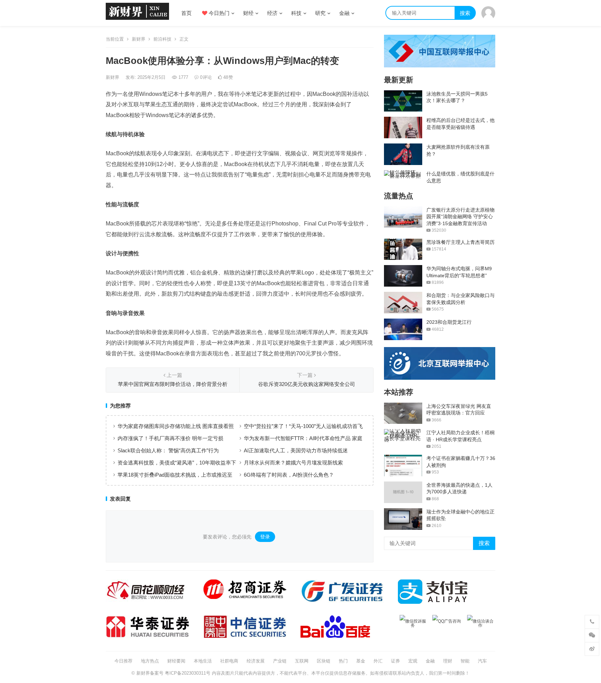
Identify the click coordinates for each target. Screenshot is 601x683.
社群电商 (229, 661)
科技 (296, 13)
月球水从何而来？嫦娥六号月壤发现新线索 (293, 463)
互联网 (301, 661)
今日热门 (218, 13)
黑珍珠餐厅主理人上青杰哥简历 (460, 242)
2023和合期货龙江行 (449, 322)
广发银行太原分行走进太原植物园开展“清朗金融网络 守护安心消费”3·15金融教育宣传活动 (460, 216)
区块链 (323, 661)
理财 (447, 661)
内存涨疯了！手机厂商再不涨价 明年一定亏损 (170, 438)
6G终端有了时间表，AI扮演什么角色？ (289, 475)
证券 (395, 661)
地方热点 (150, 661)
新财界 (138, 39)
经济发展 (256, 661)
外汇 (378, 661)
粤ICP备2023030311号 (187, 673)
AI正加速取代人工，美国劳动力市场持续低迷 (296, 450)
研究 (320, 13)
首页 (186, 13)
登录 (265, 537)
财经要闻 (176, 661)
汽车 (482, 661)
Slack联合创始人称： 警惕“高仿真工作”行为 (168, 450)
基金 (360, 661)
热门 (343, 661)
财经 (248, 13)
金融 (344, 13)
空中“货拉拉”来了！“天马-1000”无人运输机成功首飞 (303, 426)
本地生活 (203, 661)
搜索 (465, 13)
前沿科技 (162, 39)
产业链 (280, 661)
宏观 (412, 661)
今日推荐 (123, 661)
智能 (465, 661)
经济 (272, 13)
